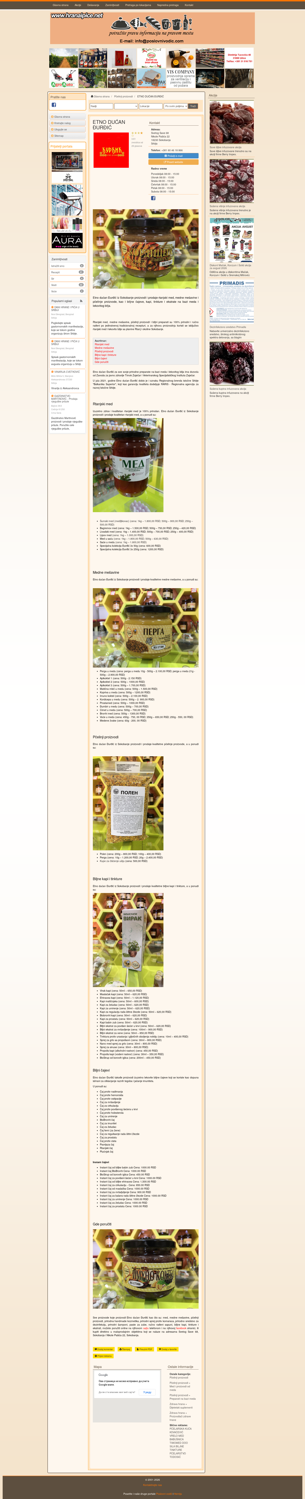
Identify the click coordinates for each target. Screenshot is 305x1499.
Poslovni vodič (164, 1493)
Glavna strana (60, 5)
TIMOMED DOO (179, 1442)
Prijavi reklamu (104, 1355)
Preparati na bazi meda (183, 1398)
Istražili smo (57, 266)
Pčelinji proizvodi (179, 1377)
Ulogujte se (60, 129)
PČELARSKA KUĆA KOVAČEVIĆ (181, 1430)
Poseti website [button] (174, 162)
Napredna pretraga (168, 5)
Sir (52, 278)
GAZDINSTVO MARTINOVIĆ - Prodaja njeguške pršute (64, 398)
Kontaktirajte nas (152, 1485)
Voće (54, 291)
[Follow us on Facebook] (54, 105)
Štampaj (126, 1349)
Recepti (55, 272)
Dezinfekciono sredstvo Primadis (228, 327)
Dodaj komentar (105, 1349)
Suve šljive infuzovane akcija (225, 147)
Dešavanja (93, 5)
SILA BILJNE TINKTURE (177, 1448)
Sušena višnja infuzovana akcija (227, 206)
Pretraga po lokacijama (138, 5)
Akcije (78, 5)
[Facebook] (153, 199)
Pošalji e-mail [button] (175, 156)
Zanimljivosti (112, 5)
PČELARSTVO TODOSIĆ (178, 1455)
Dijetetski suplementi (181, 1407)
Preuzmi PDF (145, 1349)
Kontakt (189, 5)
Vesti (53, 285)
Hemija (178, 1493)
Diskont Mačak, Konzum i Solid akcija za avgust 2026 (230, 266)
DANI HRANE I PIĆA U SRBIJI (65, 308)
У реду (147, 1392)
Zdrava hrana (177, 1404)
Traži (193, 106)
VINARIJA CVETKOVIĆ (67, 371)
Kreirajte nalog (62, 123)
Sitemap (59, 135)
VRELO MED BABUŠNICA (177, 1437)
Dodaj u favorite (169, 1349)
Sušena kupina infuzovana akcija (228, 388)
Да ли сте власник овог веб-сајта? (117, 1392)
